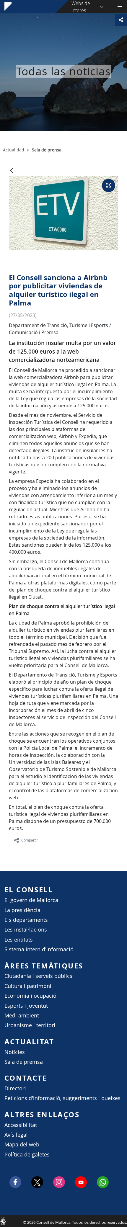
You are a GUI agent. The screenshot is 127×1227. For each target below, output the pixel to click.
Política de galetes (27, 1154)
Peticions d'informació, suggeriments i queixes (62, 1098)
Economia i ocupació (30, 995)
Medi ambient (21, 1015)
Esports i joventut (26, 1005)
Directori (15, 1088)
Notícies (14, 1052)
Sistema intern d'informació (39, 949)
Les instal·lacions (25, 929)
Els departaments (26, 919)
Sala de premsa (23, 1061)
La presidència (22, 910)
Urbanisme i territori (29, 1025)
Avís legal (16, 1134)
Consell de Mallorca (3, 1221)
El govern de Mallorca (31, 900)
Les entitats (18, 939)
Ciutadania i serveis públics (38, 976)
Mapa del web (21, 1144)
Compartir (29, 840)
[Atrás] (11, 171)
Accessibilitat (20, 1125)
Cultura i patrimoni (27, 986)
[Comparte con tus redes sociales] (121, 20)
